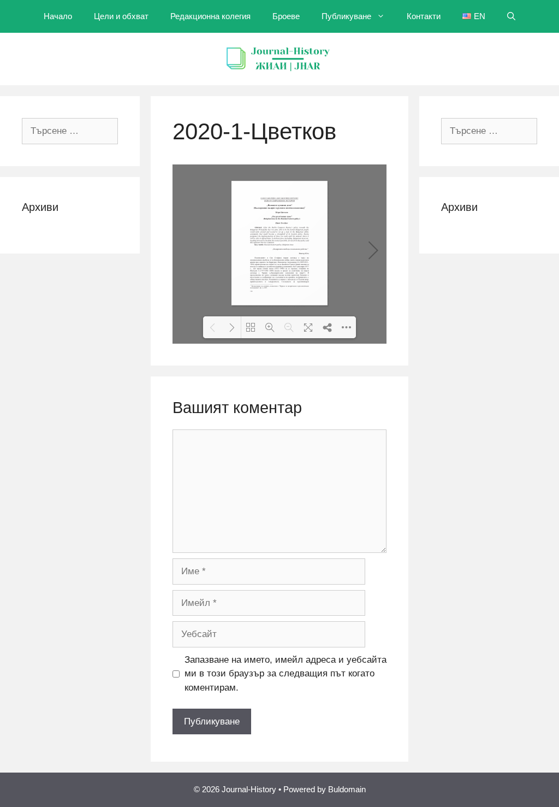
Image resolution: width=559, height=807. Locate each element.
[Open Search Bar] (511, 16)
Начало (58, 16)
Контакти (424, 16)
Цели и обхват (121, 16)
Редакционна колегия (210, 16)
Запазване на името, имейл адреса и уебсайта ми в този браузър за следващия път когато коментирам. (285, 674)
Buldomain (347, 789)
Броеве (286, 16)
